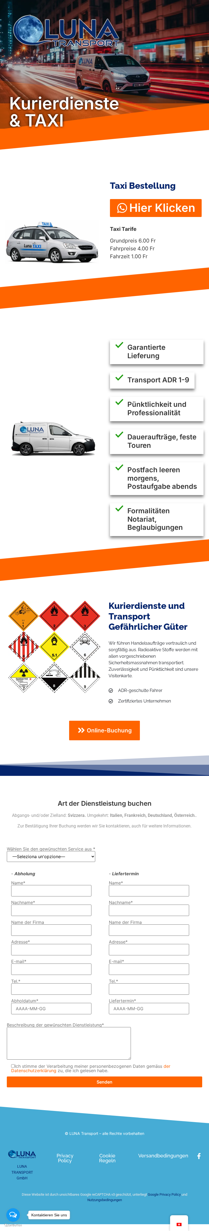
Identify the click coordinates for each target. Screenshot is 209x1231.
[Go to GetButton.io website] (13, 1225)
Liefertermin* (122, 1001)
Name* (18, 883)
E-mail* (18, 961)
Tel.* (15, 981)
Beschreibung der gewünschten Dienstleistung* (55, 1025)
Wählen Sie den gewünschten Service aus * (51, 849)
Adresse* (20, 942)
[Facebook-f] (199, 1156)
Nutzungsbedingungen (104, 1200)
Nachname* (23, 902)
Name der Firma (27, 922)
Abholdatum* (24, 1001)
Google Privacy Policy (164, 1194)
